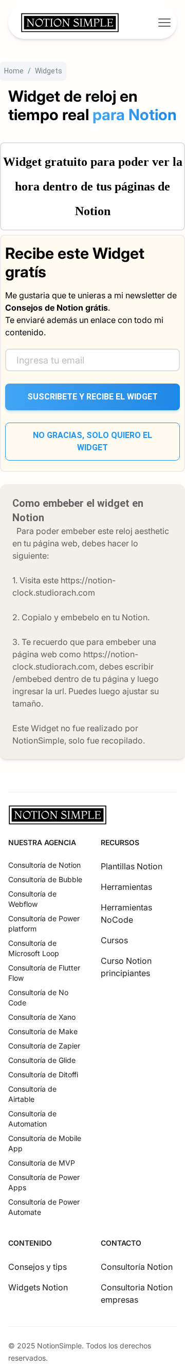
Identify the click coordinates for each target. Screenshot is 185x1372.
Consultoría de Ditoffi (43, 1074)
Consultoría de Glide (42, 1060)
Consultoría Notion (137, 1267)
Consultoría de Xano (42, 1017)
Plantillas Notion (131, 866)
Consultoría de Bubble (45, 879)
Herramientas (126, 887)
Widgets (48, 71)
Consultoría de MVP (41, 1162)
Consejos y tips (37, 1267)
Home (14, 71)
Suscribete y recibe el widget (92, 397)
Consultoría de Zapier (44, 1045)
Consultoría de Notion (44, 865)
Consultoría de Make (43, 1031)
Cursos (114, 940)
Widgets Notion (38, 1287)
